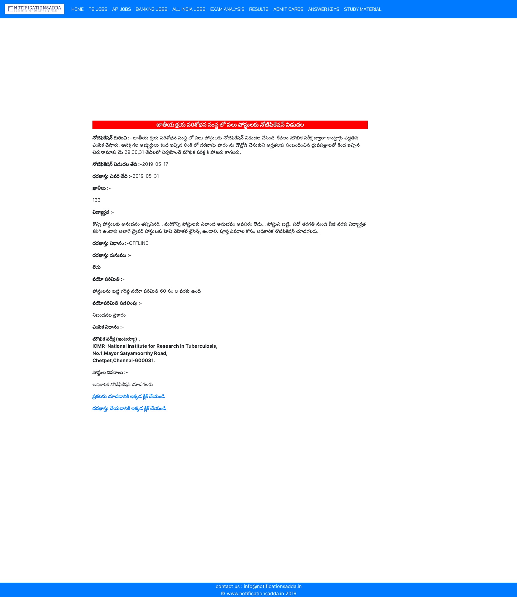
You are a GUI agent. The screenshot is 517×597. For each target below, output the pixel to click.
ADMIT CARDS (288, 9)
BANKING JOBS (152, 9)
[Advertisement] (258, 71)
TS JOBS (98, 9)
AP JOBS (121, 9)
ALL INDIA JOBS (189, 9)
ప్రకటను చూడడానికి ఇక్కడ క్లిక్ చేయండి (128, 396)
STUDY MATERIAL (362, 9)
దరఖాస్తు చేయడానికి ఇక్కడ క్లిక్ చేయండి (129, 408)
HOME (78, 9)
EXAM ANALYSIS (227, 9)
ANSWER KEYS (323, 9)
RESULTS (259, 9)
